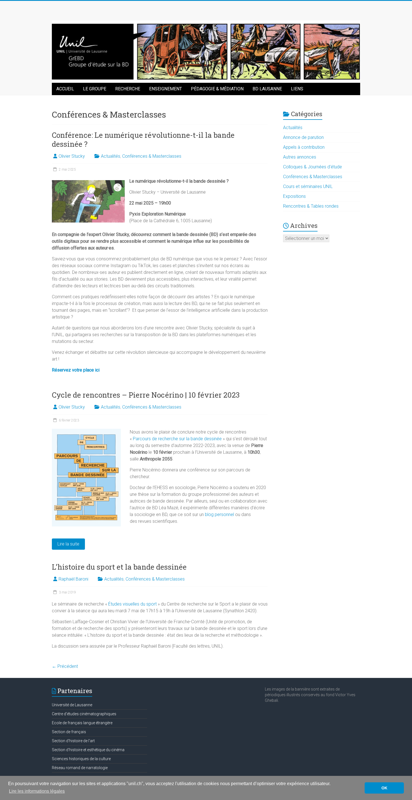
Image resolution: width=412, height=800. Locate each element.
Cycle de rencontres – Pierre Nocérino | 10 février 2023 (146, 395)
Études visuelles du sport (132, 604)
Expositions (294, 196)
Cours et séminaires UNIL (308, 186)
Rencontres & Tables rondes (311, 206)
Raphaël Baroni (73, 579)
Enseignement (165, 88)
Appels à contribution (304, 147)
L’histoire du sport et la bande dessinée (119, 567)
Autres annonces (299, 157)
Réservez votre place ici (75, 370)
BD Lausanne (267, 88)
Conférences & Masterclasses (151, 156)
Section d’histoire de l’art (73, 741)
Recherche (127, 88)
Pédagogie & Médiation (217, 88)
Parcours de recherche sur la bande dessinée (177, 438)
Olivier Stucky (72, 156)
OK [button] (384, 788)
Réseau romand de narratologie (80, 767)
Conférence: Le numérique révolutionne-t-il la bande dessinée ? (143, 139)
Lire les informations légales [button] (37, 791)
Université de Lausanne (72, 705)
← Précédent (65, 666)
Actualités (110, 156)
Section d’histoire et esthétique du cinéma (88, 750)
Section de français (69, 732)
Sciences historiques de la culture (81, 759)
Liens (297, 88)
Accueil (65, 88)
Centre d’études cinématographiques (84, 714)
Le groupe (94, 88)
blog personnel (219, 514)
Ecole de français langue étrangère (82, 723)
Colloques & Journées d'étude (312, 166)
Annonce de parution (303, 137)
